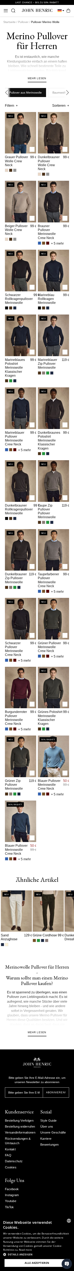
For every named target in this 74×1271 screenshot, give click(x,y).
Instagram (12, 1195)
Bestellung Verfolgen (19, 1120)
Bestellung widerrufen (20, 1126)
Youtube (10, 1201)
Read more (25, 1250)
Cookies (10, 1167)
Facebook (12, 1189)
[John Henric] (37, 10)
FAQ (8, 1155)
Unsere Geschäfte (53, 1132)
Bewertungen (49, 1144)
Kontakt (10, 1149)
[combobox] (69, 1221)
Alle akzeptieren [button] (37, 1263)
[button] (37, 1254)
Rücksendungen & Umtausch (18, 1141)
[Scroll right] (66, 92)
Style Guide (48, 1120)
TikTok (9, 1207)
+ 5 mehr (57, 243)
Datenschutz (14, 1161)
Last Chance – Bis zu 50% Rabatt (37, 2)
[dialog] (37, 1243)
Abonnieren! (56, 1092)
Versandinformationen (20, 1132)
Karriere (45, 1138)
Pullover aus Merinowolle (25, 92)
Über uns (46, 1126)
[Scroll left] (7, 92)
